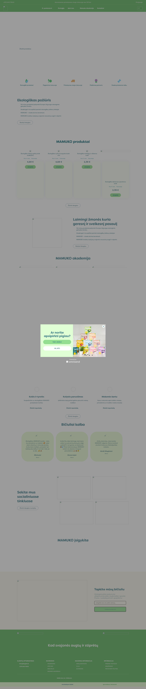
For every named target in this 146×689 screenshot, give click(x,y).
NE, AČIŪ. (57, 348)
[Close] (103, 326)
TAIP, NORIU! (57, 342)
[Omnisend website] (73, 361)
